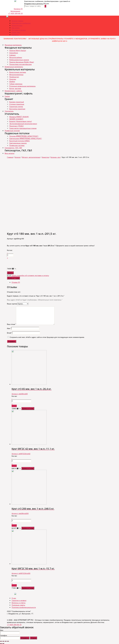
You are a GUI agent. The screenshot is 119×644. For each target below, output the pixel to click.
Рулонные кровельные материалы (22, 86)
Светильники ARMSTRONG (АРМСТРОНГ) (25, 138)
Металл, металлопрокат (31, 157)
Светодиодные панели (18, 143)
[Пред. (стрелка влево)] (1, 643)
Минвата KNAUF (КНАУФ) (19, 116)
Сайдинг (12, 55)
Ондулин (12, 79)
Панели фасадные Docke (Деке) (21, 62)
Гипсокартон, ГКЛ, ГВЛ (13, 147)
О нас (14, 598)
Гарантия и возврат (19, 600)
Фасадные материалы (13, 45)
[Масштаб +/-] (8, 641)
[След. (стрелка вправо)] (3, 643)
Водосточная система (17, 72)
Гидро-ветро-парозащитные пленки (22, 128)
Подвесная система (16, 145)
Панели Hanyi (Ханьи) (17, 50)
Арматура (45, 157)
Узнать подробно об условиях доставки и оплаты (30, 275)
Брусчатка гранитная (17, 109)
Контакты (15, 34)
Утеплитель (9, 111)
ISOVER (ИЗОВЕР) (16, 119)
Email (9, 333)
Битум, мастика (15, 88)
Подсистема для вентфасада (20, 64)
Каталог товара (17, 21)
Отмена (33, 638)
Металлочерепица (16, 74)
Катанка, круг (56, 157)
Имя (9, 328)
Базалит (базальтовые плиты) (20, 121)
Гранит (7, 96)
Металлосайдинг (15, 57)
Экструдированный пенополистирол (23, 123)
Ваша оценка (12, 303)
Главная (10, 157)
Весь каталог (9, 153)
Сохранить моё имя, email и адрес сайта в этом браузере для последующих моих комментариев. (47, 337)
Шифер (12, 81)
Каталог (3, 17)
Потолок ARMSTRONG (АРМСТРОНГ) (23, 136)
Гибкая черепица (15, 84)
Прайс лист (16, 32)
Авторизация (15, 11)
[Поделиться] (3, 641)
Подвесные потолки (12, 130)
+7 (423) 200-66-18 (15, 13)
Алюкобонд (13, 53)
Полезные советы (18, 605)
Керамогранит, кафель (13, 91)
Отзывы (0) (16, 282)
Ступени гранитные (16, 104)
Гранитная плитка (16, 106)
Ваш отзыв (11, 324)
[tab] (62, 282)
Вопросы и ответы (18, 602)
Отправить (24, 638)
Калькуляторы (17, 25)
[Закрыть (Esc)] (1, 641)
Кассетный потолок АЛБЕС (19, 141)
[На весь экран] (6, 641)
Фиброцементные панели (19, 59)
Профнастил (14, 77)
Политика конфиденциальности (24, 607)
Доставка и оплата (19, 30)
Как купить (16, 28)
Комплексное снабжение (21, 23)
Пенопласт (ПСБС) (16, 126)
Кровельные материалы (14, 66)
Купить (10, 273)
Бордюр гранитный (16, 102)
